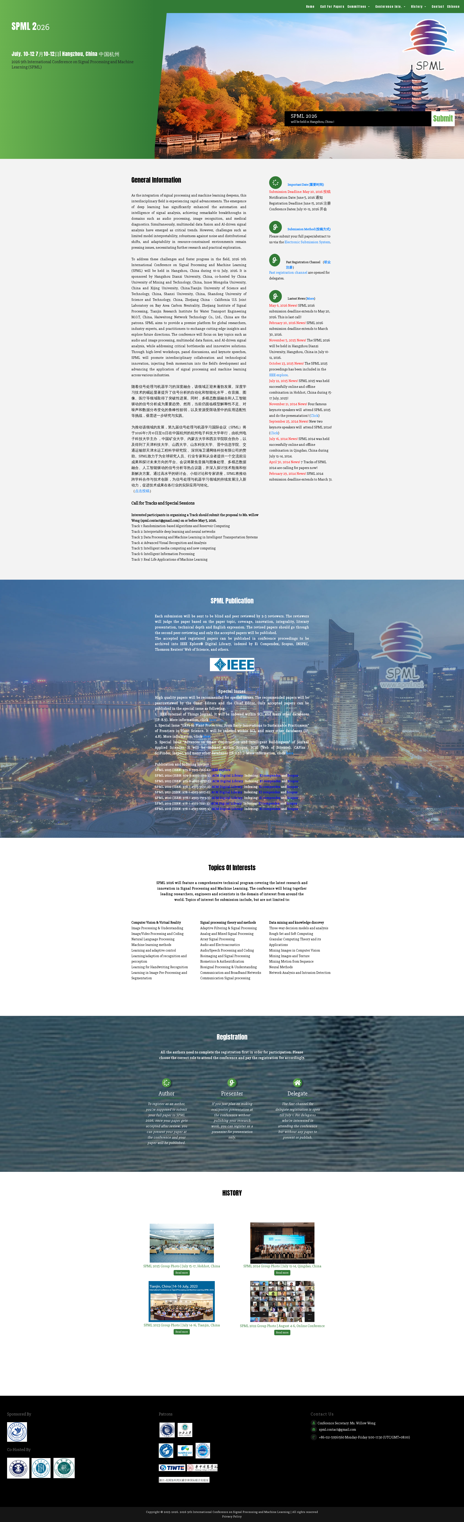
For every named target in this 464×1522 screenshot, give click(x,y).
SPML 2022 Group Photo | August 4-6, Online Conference (282, 1326)
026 (31, 26)
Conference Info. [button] (389, 6)
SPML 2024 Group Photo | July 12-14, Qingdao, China (282, 1266)
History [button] (417, 6)
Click (314, 415)
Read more (181, 1273)
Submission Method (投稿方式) (309, 229)
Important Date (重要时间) (306, 185)
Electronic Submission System (307, 242)
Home (311, 6)
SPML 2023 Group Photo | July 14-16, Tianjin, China (182, 1325)
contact (438, 6)
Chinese (453, 6)
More (310, 299)
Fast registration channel (288, 272)
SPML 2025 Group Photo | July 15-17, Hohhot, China (181, 1266)
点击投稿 (142, 491)
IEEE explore (278, 375)
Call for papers (332, 6)
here (213, 720)
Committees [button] (357, 6)
